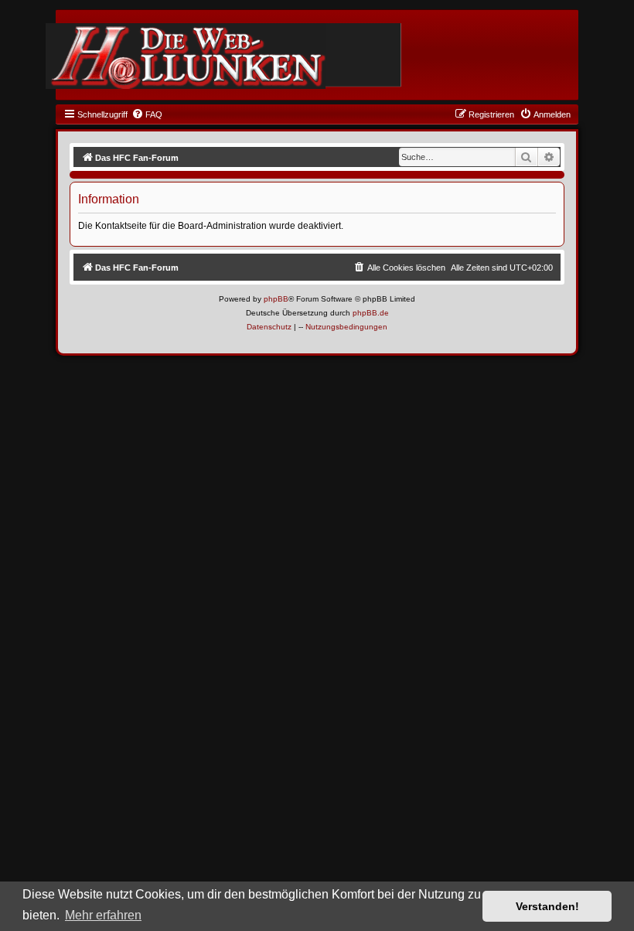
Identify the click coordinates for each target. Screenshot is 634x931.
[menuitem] (146, 114)
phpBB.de (371, 313)
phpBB (276, 299)
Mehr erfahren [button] (103, 915)
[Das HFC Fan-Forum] (186, 56)
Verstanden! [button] (547, 906)
